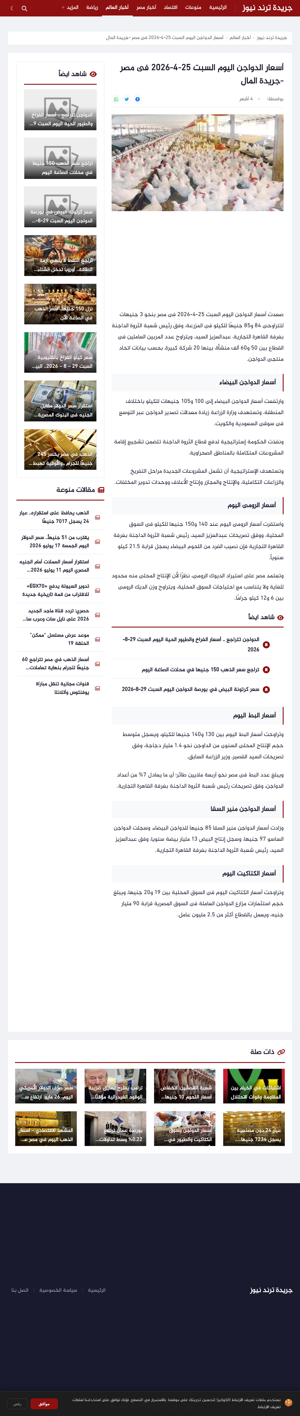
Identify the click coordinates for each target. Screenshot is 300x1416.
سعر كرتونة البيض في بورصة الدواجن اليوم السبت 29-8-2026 (190, 689)
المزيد (73, 7)
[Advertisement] (198, 261)
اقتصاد (171, 7)
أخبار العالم (117, 7)
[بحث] (24, 8)
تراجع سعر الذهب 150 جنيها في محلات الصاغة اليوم (200, 669)
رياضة (92, 7)
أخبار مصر (146, 7)
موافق (44, 1403)
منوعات (193, 7)
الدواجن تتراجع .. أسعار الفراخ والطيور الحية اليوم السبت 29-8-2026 (191, 644)
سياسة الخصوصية (58, 1290)
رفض (17, 1404)
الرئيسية (218, 7)
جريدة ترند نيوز (268, 8)
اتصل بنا (19, 1290)
